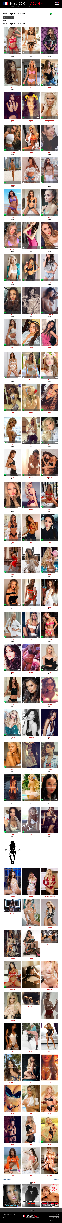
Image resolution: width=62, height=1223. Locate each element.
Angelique (12, 1020)
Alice (12, 542)
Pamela (13, 769)
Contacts (57, 1210)
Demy (49, 444)
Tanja (49, 152)
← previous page (7, 1179)
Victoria (49, 769)
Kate (31, 444)
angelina (31, 958)
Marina (49, 574)
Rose (12, 315)
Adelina (31, 379)
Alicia (31, 152)
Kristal (12, 834)
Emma (31, 509)
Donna (49, 250)
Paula (31, 347)
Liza (12, 639)
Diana (49, 737)
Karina (31, 477)
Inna (31, 704)
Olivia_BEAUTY (49, 315)
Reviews (52, 1210)
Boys (35, 1210)
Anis (31, 1082)
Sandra (13, 185)
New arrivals (16, 1210)
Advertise (48, 1210)
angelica (31, 896)
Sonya (12, 347)
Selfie (21, 1210)
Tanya (49, 282)
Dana (31, 639)
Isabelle (31, 217)
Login (9, 1210)
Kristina (49, 704)
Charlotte (31, 737)
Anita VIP (49, 1175)
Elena (49, 834)
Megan (31, 87)
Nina (31, 542)
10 (32, 1182)
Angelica (12, 249)
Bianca (31, 250)
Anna (31, 834)
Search (43, 1210)
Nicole (49, 347)
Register (5, 1210)
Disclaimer (5, 1217)
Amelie (31, 55)
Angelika (12, 913)
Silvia (12, 87)
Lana (49, 607)
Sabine (50, 184)
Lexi (49, 802)
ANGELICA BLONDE (49, 896)
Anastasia (49, 55)
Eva (31, 769)
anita (31, 1113)
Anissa (49, 1082)
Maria (31, 282)
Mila (12, 704)
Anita (49, 1113)
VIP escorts (25, 1210)
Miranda (49, 477)
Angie (31, 1051)
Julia (31, 315)
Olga (12, 477)
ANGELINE (49, 989)
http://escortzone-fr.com (54, 1216)
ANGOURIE (12, 1082)
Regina (13, 737)
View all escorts (8, 17)
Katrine (50, 639)
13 (38, 1182)
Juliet (31, 184)
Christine (12, 379)
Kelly (31, 574)
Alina (49, 412)
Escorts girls (30, 1210)
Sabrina (12, 802)
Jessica (12, 152)
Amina (12, 672)
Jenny (12, 217)
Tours (12, 1210)
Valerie (31, 120)
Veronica (31, 607)
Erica (49, 542)
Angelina (49, 944)
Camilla (13, 607)
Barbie (31, 672)
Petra (49, 672)
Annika (31, 412)
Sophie (50, 217)
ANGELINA (12, 989)
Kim (13, 412)
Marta (12, 120)
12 (36, 1182)
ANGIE (12, 1051)
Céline (49, 87)
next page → (56, 1179)
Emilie (12, 282)
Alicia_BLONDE (49, 120)
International (39, 1210)
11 (34, 1182)
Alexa (49, 380)
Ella (13, 55)
